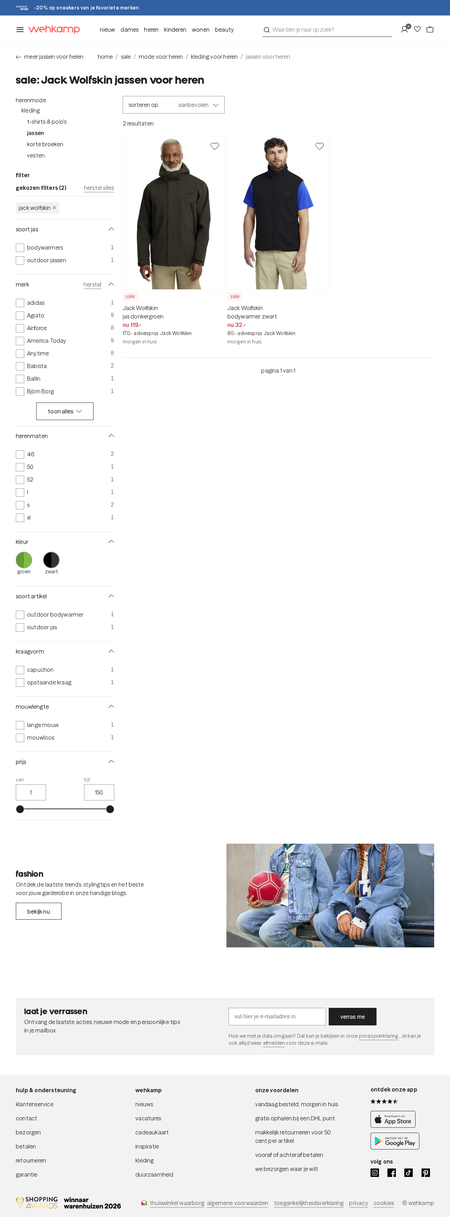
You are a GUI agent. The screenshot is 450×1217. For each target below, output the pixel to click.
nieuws (144, 1104)
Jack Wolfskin (35, 207)
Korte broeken (45, 144)
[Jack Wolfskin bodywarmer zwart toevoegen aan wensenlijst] (320, 146)
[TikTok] (408, 1172)
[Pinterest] (426, 1172)
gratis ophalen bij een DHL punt (295, 1118)
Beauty (224, 29)
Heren (151, 29)
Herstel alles (99, 187)
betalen (26, 1146)
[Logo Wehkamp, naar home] (52, 29)
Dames (130, 29)
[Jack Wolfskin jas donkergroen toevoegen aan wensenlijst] (215, 146)
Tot (87, 780)
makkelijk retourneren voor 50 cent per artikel (293, 1136)
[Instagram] (375, 1172)
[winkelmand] (430, 29)
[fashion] (330, 896)
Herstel (92, 284)
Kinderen (175, 29)
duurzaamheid (154, 1174)
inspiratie (147, 1146)
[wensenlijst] (419, 29)
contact (26, 1118)
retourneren (31, 1160)
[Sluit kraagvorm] (110, 651)
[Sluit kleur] (110, 541)
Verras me (352, 1016)
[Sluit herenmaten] (110, 436)
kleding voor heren (214, 56)
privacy (358, 1202)
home (105, 56)
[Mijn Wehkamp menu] (406, 29)
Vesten (36, 155)
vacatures (148, 1118)
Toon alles (60, 411)
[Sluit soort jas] (110, 229)
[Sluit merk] (110, 284)
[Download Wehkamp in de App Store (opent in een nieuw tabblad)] (395, 1125)
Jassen (35, 132)
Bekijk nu (38, 911)
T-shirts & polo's (46, 121)
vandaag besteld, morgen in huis (296, 1104)
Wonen (201, 29)
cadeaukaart (152, 1132)
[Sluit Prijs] (110, 762)
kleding (144, 1160)
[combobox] (327, 29)
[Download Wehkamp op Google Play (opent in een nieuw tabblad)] (395, 1147)
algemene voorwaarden (237, 1202)
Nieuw (107, 29)
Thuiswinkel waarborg (177, 1202)
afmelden (274, 1043)
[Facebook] (391, 1172)
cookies (384, 1202)
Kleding (30, 110)
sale (126, 56)
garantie (27, 1174)
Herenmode (31, 100)
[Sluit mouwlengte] (110, 706)
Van (20, 780)
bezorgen (28, 1132)
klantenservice (34, 1104)
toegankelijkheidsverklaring (308, 1202)
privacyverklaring (379, 1036)
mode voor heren (161, 56)
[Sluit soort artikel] (110, 596)
